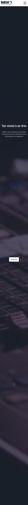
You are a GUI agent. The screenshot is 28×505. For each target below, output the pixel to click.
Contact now (14, 259)
